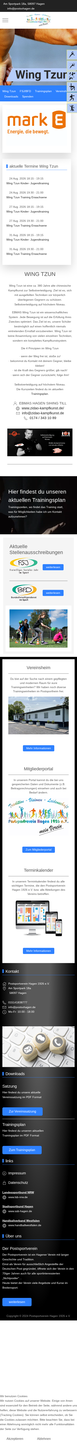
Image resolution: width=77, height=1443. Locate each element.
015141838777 (17, 1002)
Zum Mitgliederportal (39, 849)
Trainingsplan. (40, 393)
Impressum (17, 1173)
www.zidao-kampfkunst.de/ (43, 408)
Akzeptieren (15, 1438)
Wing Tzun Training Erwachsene (26, 197)
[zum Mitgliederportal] (38, 816)
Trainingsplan (49, 500)
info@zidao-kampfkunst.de (43, 413)
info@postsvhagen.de (21, 8)
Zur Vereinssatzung (22, 1111)
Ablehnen (44, 1438)
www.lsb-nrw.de (18, 1197)
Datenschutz (18, 1183)
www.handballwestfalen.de (24, 1225)
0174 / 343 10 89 (43, 418)
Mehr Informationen (38, 748)
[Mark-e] (36, 127)
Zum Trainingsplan (22, 1150)
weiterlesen (53, 567)
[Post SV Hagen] (38, 20)
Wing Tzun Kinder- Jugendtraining (27, 183)
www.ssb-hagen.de (20, 1211)
